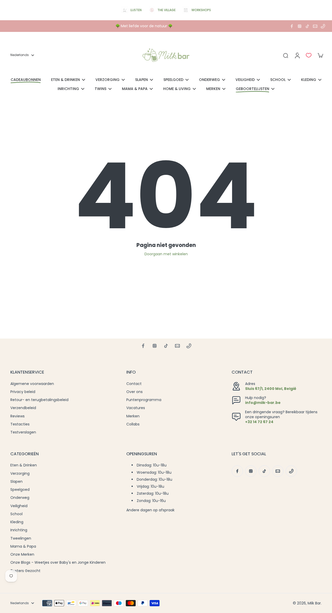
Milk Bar (314, 603)
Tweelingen (20, 538)
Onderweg (19, 497)
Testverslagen (23, 432)
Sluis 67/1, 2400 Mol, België (270, 388)
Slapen (16, 481)
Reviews (17, 416)
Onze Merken (22, 554)
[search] (285, 55)
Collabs (133, 424)
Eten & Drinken (23, 465)
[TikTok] (307, 26)
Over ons (134, 391)
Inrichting (18, 530)
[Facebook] (292, 26)
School (16, 514)
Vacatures (135, 407)
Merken (133, 416)
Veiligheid (18, 506)
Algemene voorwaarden (32, 383)
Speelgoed (20, 489)
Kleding (16, 522)
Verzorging (20, 473)
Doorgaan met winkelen (166, 254)
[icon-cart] (320, 55)
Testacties (20, 424)
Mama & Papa (23, 546)
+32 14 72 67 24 (259, 421)
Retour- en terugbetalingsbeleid (39, 399)
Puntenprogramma (143, 399)
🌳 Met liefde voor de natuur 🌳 (143, 26)
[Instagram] (299, 26)
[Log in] (297, 55)
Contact (134, 383)
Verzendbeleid (23, 407)
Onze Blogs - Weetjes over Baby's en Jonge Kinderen (58, 562)
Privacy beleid (22, 391)
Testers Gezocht (25, 570)
